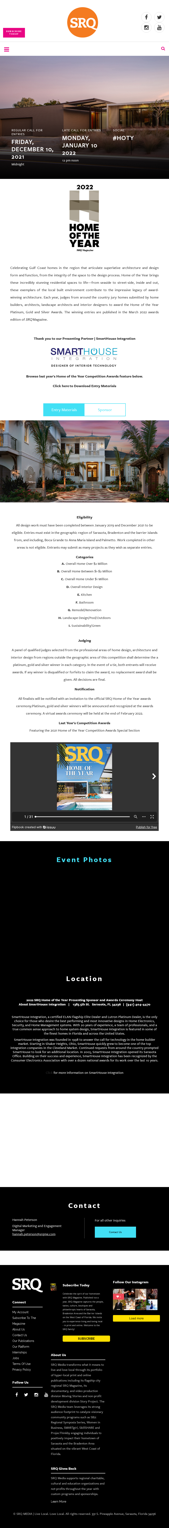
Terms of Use (21, 1364)
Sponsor (105, 409)
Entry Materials (64, 409)
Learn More (58, 1501)
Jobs (15, 1358)
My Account (20, 1312)
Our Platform (20, 1346)
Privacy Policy (21, 1369)
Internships (19, 1352)
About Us (18, 1329)
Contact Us (115, 1232)
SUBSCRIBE (86, 1338)
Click (49, 1073)
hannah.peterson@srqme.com (33, 1234)
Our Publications (23, 1341)
